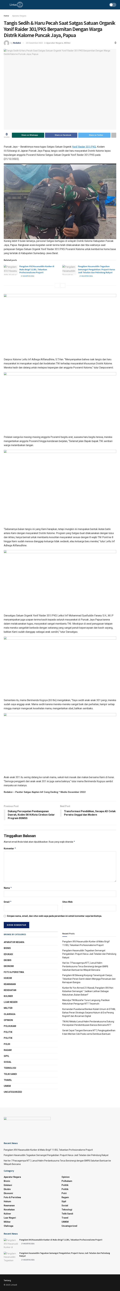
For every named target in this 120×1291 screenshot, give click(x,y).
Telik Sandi (10, 1074)
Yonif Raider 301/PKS (84, 146)
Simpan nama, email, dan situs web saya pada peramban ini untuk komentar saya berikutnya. (54, 916)
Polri (7, 1044)
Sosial (7, 1062)
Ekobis (7, 960)
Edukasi (8, 954)
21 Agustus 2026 (27, 276)
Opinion (8, 1020)
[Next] (62, 285)
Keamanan (10, 984)
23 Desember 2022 (34, 43)
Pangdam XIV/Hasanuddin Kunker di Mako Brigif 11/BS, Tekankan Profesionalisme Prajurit (36, 269)
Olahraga (9, 1014)
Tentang (7, 1280)
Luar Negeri (11, 1002)
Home (6, 16)
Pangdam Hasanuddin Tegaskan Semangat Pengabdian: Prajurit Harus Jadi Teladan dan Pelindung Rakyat (96, 269)
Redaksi (17, 43)
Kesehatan (10, 990)
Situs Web (67, 902)
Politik (8, 1032)
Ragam (8, 1050)
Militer (67, 43)
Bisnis (7, 948)
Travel (8, 1080)
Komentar (10, 848)
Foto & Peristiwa (14, 972)
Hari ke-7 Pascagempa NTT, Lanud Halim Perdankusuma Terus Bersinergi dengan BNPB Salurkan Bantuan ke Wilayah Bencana (85, 966)
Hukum (8, 978)
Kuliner (8, 996)
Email (8, 901)
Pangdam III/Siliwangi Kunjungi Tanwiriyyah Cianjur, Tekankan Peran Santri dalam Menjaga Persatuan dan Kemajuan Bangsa (89, 979)
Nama (8, 887)
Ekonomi (9, 966)
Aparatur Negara (19, 16)
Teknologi (10, 1068)
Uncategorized (13, 1092)
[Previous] (57, 285)
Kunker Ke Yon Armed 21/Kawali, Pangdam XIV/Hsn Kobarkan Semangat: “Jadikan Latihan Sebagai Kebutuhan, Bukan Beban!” (87, 991)
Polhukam (10, 1026)
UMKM (7, 1086)
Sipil (6, 1056)
